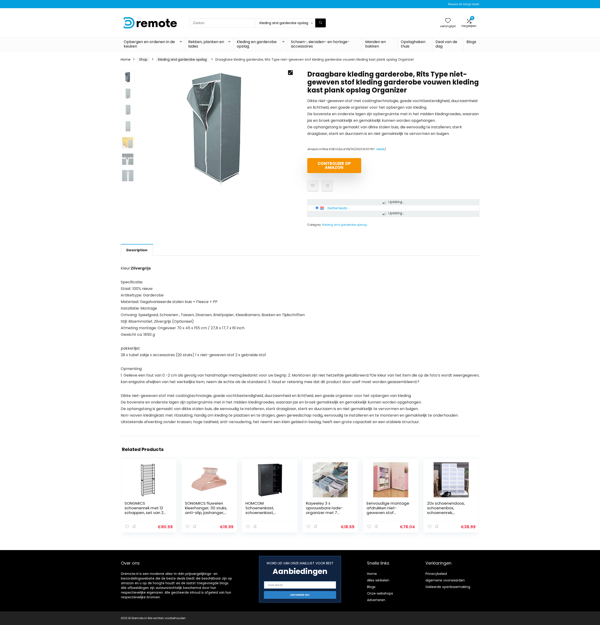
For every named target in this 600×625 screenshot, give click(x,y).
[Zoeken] (320, 22)
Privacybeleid (436, 573)
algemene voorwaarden (445, 580)
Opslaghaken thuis (413, 44)
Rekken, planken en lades (206, 44)
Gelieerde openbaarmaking (447, 586)
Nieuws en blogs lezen (463, 4)
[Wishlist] (448, 21)
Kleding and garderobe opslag (182, 59)
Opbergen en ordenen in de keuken (149, 44)
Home (126, 59)
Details (380, 149)
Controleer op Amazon (334, 165)
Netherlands (337, 208)
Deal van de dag (446, 44)
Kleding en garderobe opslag (257, 44)
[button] (290, 72)
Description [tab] (136, 250)
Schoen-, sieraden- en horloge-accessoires (320, 44)
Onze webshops (380, 593)
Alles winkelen (378, 580)
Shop (143, 59)
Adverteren (376, 600)
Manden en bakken (375, 44)
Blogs (471, 41)
